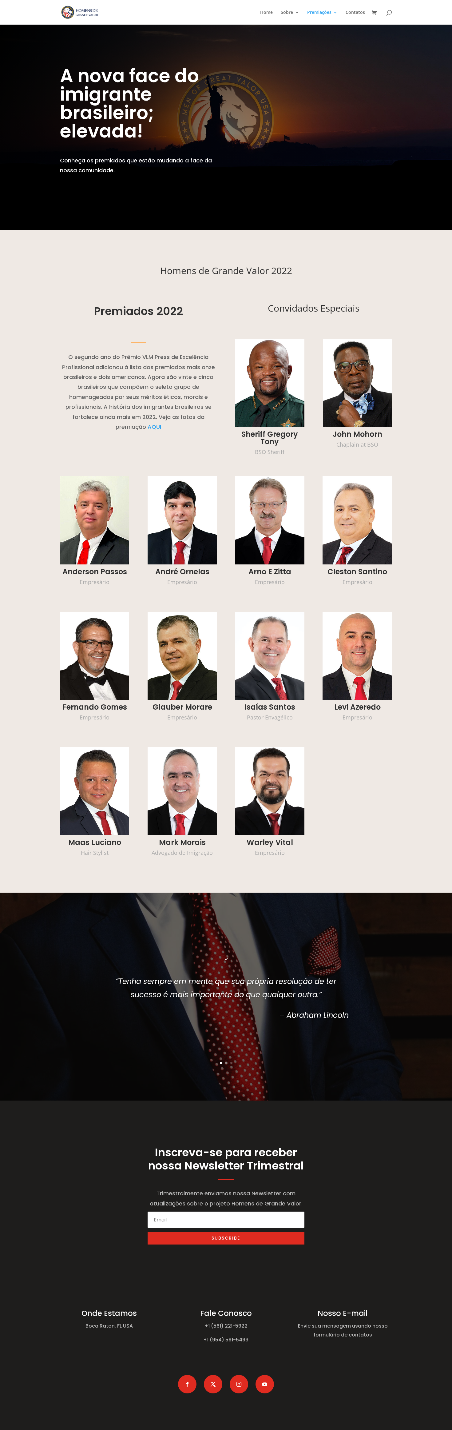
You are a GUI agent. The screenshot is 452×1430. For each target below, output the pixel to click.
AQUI (154, 427)
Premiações (319, 12)
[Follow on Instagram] (239, 1384)
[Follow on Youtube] (265, 1384)
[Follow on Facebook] (187, 1384)
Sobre (287, 12)
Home (266, 12)
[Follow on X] (213, 1384)
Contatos (355, 12)
